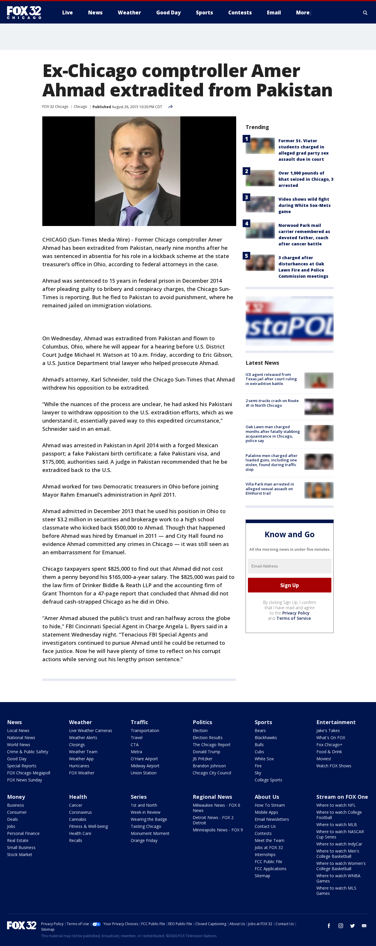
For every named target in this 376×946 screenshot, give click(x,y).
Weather (80, 722)
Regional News (212, 796)
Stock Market (19, 854)
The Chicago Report (212, 744)
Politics (202, 722)
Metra (136, 751)
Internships (265, 854)
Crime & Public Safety (27, 751)
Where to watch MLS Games (336, 890)
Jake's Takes (328, 730)
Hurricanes (79, 765)
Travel (136, 737)
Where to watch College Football (339, 814)
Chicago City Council (212, 773)
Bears (260, 730)
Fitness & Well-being (88, 826)
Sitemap (262, 875)
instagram (340, 925)
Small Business (21, 847)
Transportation (145, 730)
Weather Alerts (83, 737)
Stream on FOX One (342, 796)
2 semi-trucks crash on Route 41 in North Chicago (272, 403)
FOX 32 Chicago (55, 106)
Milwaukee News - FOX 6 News (216, 807)
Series (139, 796)
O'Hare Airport (144, 758)
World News (18, 744)
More (303, 12)
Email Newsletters (272, 819)
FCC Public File (268, 861)
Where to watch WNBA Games (338, 878)
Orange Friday (144, 840)
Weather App (81, 758)
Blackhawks (266, 737)
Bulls (259, 744)
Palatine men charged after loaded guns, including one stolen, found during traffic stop (272, 462)
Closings (77, 744)
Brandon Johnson (209, 765)
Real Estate (17, 840)
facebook (329, 925)
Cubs (259, 751)
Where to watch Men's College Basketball (337, 853)
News (14, 722)
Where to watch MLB (336, 824)
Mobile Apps (266, 812)
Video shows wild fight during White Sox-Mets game (304, 205)
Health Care (80, 833)
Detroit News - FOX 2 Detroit (213, 820)
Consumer (17, 812)
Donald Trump (206, 751)
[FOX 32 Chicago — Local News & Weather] (26, 13)
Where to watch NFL (336, 805)
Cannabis (77, 819)
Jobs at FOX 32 (269, 847)
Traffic (139, 722)
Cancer (75, 805)
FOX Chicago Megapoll (28, 773)
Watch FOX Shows (333, 765)
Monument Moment (150, 833)
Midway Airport (145, 765)
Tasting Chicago (146, 826)
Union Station (144, 773)
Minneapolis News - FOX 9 (218, 830)
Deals (12, 819)
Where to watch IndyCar (339, 844)
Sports (263, 722)
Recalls (75, 840)
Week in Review (145, 812)
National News (21, 737)
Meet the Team (269, 840)
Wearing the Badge (149, 819)
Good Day (16, 758)
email (364, 925)
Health (78, 796)
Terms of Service (293, 618)
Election (200, 730)
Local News (18, 730)
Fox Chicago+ (329, 744)
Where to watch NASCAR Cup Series (340, 834)
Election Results (208, 737)
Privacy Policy (296, 613)
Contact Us (265, 826)
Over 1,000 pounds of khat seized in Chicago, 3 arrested (305, 179)
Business (15, 805)
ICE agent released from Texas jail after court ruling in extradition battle (271, 379)
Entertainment (336, 722)
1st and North (144, 805)
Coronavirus (80, 812)
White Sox (264, 758)
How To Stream (270, 805)
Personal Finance (23, 833)
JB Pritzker (202, 758)
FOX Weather (81, 773)
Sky (258, 773)
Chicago (80, 106)
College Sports (268, 780)
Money (16, 796)
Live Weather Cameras (90, 730)
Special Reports (21, 765)
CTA (135, 744)
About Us (267, 796)
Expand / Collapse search (365, 12)
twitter (352, 925)
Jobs (11, 826)
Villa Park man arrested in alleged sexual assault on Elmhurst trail (270, 488)
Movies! (323, 758)
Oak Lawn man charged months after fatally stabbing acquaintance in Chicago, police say (273, 433)
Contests (263, 833)
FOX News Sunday (24, 780)
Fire (258, 765)
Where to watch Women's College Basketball (341, 865)
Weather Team (83, 751)
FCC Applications (270, 868)
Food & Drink (329, 751)
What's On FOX (330, 737)
